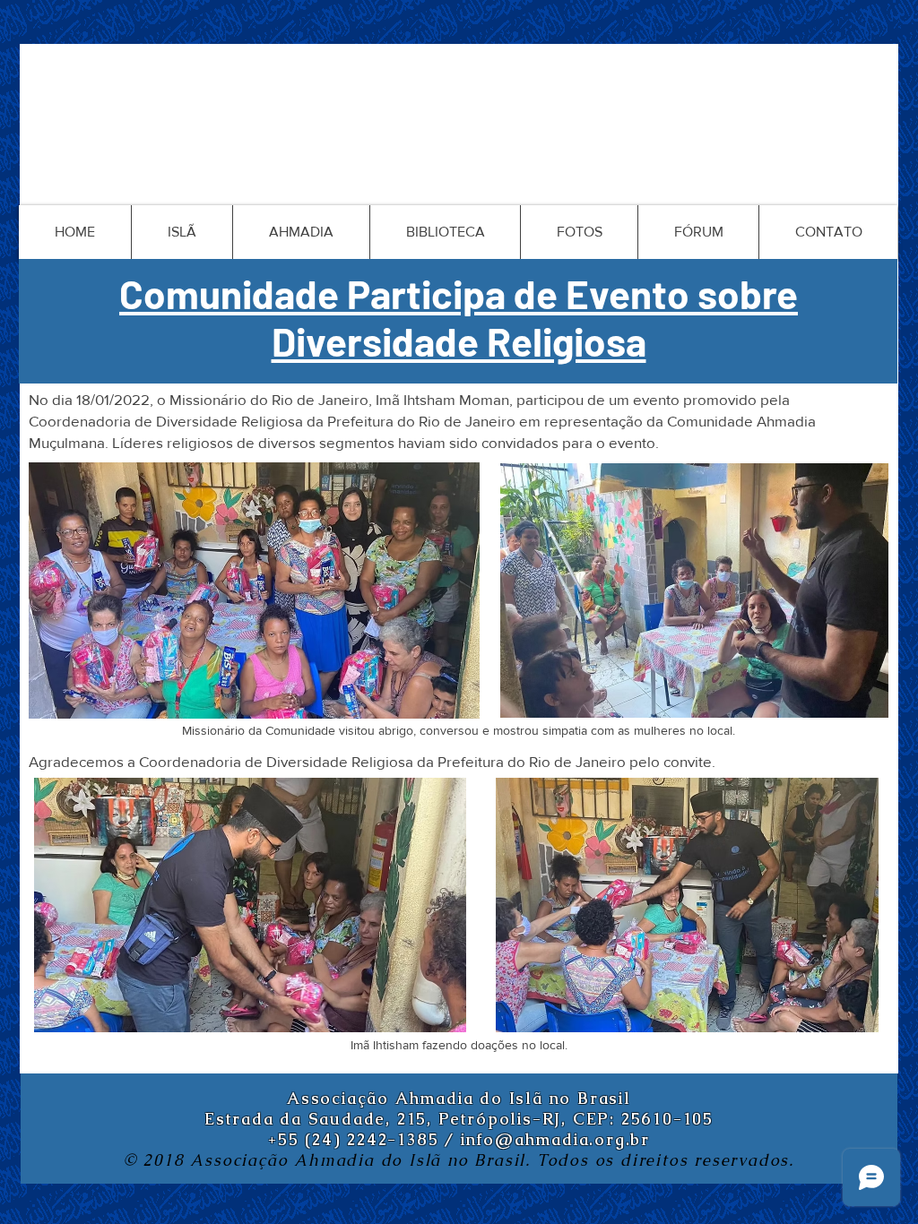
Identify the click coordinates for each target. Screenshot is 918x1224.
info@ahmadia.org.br (555, 1139)
